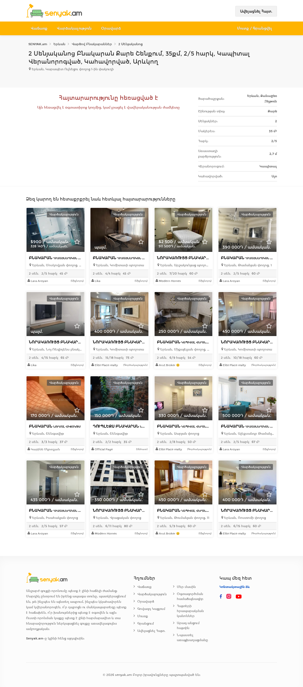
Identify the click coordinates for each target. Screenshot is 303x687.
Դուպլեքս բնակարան (130, 426)
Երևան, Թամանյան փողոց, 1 (247, 265)
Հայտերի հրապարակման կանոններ (190, 611)
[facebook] (220, 596)
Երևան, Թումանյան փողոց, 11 (184, 518)
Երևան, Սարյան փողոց (179, 434)
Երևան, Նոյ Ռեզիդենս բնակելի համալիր (56, 349)
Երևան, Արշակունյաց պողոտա (184, 265)
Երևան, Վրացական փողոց (118, 518)
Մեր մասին (186, 587)
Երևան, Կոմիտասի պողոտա (119, 265)
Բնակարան (65, 257)
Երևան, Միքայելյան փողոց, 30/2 (184, 349)
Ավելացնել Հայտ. (256, 11)
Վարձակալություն (74, 28)
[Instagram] (229, 596)
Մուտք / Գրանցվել (254, 28)
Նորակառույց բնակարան (209, 257)
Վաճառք (39, 28)
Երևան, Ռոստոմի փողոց (244, 518)
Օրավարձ (111, 28)
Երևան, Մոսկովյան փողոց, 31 (56, 265)
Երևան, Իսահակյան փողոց (54, 518)
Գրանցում (145, 623)
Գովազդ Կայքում (151, 609)
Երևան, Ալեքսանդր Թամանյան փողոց (248, 434)
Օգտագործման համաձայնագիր (190, 596)
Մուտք (142, 616)
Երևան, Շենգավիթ (47, 434)
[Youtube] (238, 596)
